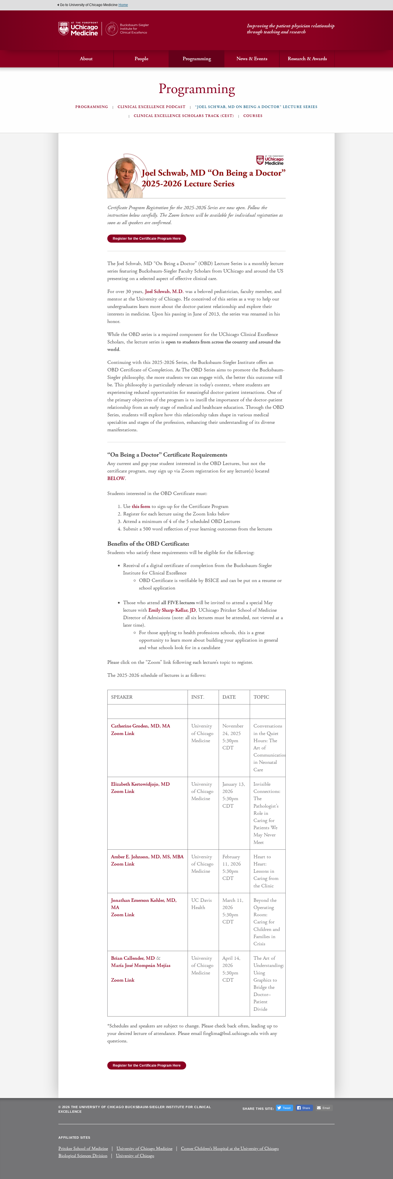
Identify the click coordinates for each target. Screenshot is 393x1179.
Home (123, 5)
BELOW (116, 478)
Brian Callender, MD (133, 958)
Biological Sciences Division (82, 1156)
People (141, 58)
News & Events (251, 58)
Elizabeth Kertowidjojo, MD (140, 784)
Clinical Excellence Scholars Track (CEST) (184, 116)
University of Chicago (135, 1156)
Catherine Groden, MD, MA (140, 726)
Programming (197, 58)
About (86, 58)
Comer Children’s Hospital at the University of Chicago (230, 1149)
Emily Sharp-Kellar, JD (172, 610)
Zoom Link (122, 733)
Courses (253, 116)
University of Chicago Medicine (144, 1149)
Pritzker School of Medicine (83, 1149)
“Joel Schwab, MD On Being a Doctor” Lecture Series (256, 107)
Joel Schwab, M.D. (164, 291)
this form (141, 506)
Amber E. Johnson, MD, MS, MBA (147, 856)
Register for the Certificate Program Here (147, 239)
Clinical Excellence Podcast (152, 107)
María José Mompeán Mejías (140, 965)
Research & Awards (307, 58)
